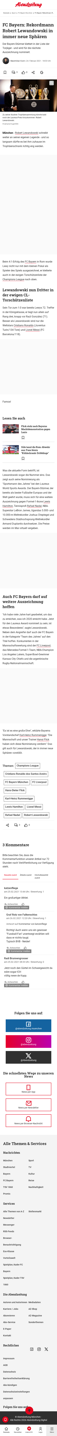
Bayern (6, 1174)
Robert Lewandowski (26, 132)
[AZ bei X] (46, 1349)
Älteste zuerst (26, 875)
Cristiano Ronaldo (24, 325)
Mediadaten (34, 1302)
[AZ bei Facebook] (32, 1349)
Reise (31, 1180)
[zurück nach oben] (29, 1410)
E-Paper (7, 1329)
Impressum (8, 1358)
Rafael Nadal (34, 505)
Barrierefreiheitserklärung (16, 1378)
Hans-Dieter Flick (15, 790)
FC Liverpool (44, 645)
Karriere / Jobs (10, 1309)
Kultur (31, 1174)
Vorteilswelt (9, 1258)
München (8, 1160)
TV (29, 1167)
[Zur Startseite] (28, 7)
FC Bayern (30, 261)
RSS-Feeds (8, 1231)
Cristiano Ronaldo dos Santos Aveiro (26, 773)
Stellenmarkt (34, 1211)
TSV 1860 (8, 1187)
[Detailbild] (51, 83)
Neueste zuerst (10, 875)
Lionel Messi (33, 329)
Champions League (13, 279)
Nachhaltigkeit (35, 1187)
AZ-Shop (32, 1309)
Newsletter (8, 1218)
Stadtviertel (9, 1167)
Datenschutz (9, 1371)
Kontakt (7, 1335)
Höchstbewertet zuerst (41, 876)
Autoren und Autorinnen (15, 1302)
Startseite (6, 13)
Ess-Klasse (8, 1251)
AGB (5, 1365)
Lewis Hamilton (14, 806)
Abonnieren (9, 1315)
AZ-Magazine (35, 1315)
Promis (6, 1193)
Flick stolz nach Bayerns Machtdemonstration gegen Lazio (35, 429)
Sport (14, 13)
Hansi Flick (43, 739)
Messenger (8, 1224)
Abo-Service (9, 1322)
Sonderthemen (35, 1322)
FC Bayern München (25, 13)
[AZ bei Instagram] (39, 1349)
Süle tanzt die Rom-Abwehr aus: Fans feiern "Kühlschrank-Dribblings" (35, 450)
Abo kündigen (10, 1385)
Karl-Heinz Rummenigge (32, 735)
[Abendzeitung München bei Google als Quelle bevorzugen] (42, 72)
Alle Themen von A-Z (13, 1211)
